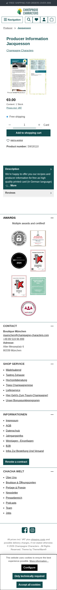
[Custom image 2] (19, 261)
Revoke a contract (16, 461)
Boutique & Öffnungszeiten (21, 482)
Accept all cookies (30, 584)
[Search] (29, 20)
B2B (8, 446)
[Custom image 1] (38, 238)
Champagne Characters (19, 50)
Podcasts (11, 503)
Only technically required (29, 576)
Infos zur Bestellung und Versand (25, 451)
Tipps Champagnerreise (19, 385)
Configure (29, 567)
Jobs (8, 513)
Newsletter (12, 492)
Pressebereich (14, 497)
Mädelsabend (13, 370)
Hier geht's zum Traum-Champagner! (27, 395)
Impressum (12, 420)
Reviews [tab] (10, 192)
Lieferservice (13, 390)
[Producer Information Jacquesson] (28, 77)
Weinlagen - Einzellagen (20, 440)
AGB (8, 425)
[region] (28, 77)
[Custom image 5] (38, 286)
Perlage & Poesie (16, 487)
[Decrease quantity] (9, 125)
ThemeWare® (39, 549)
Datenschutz (13, 430)
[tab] (28, 177)
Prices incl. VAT (14, 108)
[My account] (44, 20)
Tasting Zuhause (15, 375)
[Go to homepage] (28, 11)
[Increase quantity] (39, 125)
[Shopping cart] (51, 20)
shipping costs (38, 539)
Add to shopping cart (28, 132)
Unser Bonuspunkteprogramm (23, 400)
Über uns (11, 477)
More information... (39, 561)
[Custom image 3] (38, 260)
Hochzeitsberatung (16, 380)
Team (9, 508)
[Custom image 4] (19, 286)
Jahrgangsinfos (14, 435)
